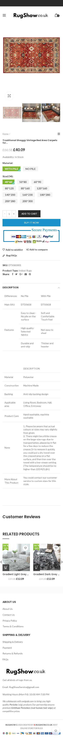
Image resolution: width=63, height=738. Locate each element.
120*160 (42, 188)
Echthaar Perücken (20, 707)
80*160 (25, 188)
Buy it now (31, 222)
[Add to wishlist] (25, 548)
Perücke (14, 704)
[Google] (21, 274)
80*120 (9, 188)
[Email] (26, 274)
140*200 (10, 194)
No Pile (30, 168)
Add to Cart (29, 213)
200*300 (27, 201)
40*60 (8, 181)
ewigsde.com (28, 701)
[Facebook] (12, 274)
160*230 (27, 194)
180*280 (45, 194)
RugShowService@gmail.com (24, 687)
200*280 (10, 201)
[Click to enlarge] (9, 96)
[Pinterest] (30, 274)
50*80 (23, 181)
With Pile (11, 168)
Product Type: (10, 270)
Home (5, 134)
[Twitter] (16, 274)
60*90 (37, 181)
